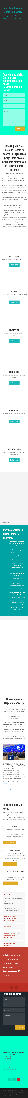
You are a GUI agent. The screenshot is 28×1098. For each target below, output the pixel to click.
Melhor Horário (10, 883)
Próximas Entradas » (20, 789)
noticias (12, 768)
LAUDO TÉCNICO (10, 864)
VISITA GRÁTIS (9, 842)
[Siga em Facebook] (11, 987)
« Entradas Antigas (7, 789)
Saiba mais (14, 265)
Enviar (20, 128)
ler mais (5, 783)
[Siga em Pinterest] (18, 1079)
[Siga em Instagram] (16, 987)
